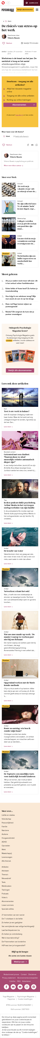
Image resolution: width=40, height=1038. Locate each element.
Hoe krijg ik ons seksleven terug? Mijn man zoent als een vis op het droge (21, 297)
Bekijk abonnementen (25, 10)
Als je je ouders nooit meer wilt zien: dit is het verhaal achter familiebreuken (21, 282)
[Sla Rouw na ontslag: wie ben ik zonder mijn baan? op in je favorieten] (36, 707)
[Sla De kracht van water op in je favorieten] (36, 529)
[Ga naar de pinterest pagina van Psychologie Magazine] (33, 986)
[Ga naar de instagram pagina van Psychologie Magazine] (26, 986)
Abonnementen (19, 105)
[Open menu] (37, 10)
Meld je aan (19, 962)
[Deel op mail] (32, 145)
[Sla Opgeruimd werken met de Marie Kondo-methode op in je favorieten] (36, 661)
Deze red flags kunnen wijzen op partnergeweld (19, 305)
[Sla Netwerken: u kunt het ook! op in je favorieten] (36, 570)
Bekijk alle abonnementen (20, 370)
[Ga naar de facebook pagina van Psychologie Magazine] (6, 986)
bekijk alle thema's (21, 136)
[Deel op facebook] (28, 145)
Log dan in (19, 115)
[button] (32, 3)
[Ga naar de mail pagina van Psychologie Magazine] (13, 986)
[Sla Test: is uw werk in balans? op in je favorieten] (36, 390)
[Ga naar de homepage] (8, 10)
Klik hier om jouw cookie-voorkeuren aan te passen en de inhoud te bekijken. (18, 1024)
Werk (9, 21)
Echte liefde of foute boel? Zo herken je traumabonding (22, 290)
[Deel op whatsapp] (37, 145)
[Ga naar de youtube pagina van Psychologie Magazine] (20, 986)
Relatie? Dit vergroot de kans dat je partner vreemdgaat (20, 313)
